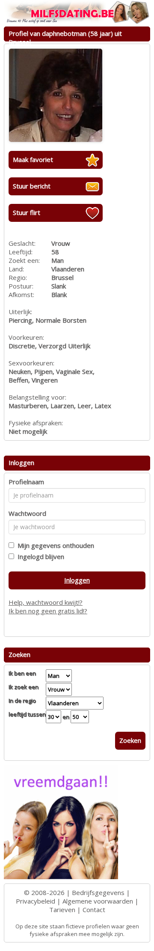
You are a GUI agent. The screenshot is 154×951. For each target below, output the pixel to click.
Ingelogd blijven (39, 556)
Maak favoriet (33, 159)
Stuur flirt (26, 212)
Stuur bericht (31, 186)
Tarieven (62, 909)
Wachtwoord (27, 513)
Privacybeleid (35, 901)
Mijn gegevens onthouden (54, 545)
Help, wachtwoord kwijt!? (46, 602)
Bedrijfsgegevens (98, 892)
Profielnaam (26, 481)
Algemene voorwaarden (97, 901)
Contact (94, 909)
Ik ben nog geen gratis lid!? (48, 611)
